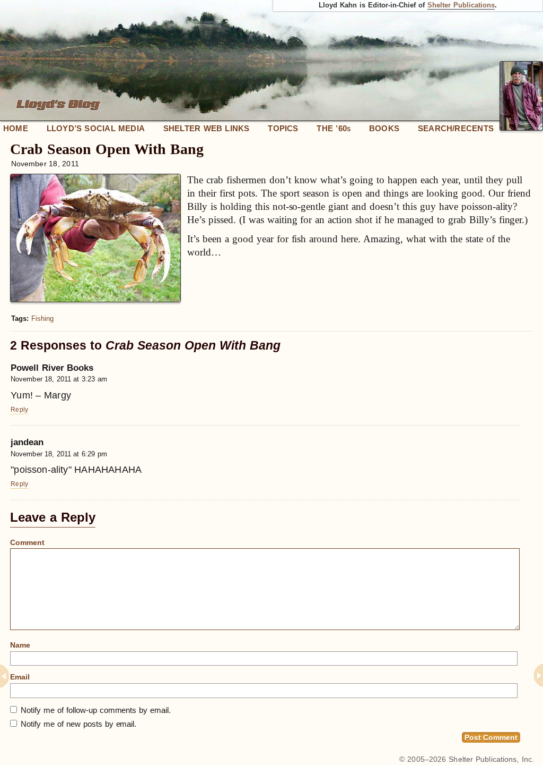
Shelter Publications (461, 5)
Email (20, 677)
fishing (42, 318)
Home (15, 128)
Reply (19, 409)
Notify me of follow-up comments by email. (96, 710)
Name (20, 645)
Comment (27, 542)
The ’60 (334, 128)
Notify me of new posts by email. (78, 723)
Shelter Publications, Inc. (491, 759)
